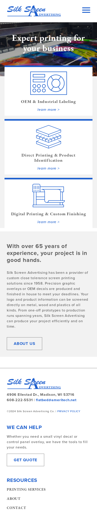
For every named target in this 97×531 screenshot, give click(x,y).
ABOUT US (24, 343)
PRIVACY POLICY (69, 411)
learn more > (48, 109)
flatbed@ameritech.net (56, 400)
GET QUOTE (25, 460)
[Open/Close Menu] (86, 10)
